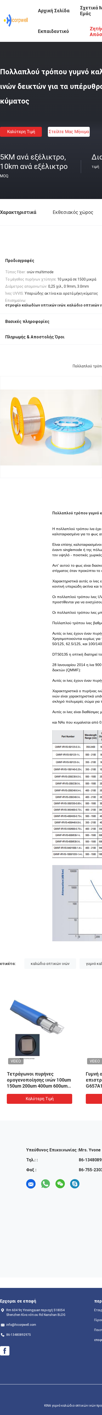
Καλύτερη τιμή (21, 131)
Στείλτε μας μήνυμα (69, 131)
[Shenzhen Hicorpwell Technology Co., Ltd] (15, 20)
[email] (31, 1184)
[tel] (89, 1184)
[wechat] (60, 1184)
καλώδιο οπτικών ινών (50, 964)
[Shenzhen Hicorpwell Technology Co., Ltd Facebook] (4, 1351)
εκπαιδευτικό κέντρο (53, 35)
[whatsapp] (45, 1184)
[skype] (75, 1184)
